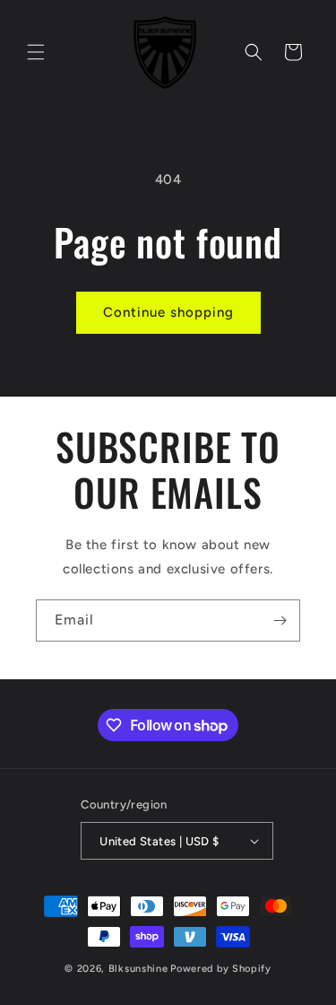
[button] (36, 52)
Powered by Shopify (220, 968)
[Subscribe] (279, 620)
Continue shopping (168, 312)
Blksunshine (138, 968)
